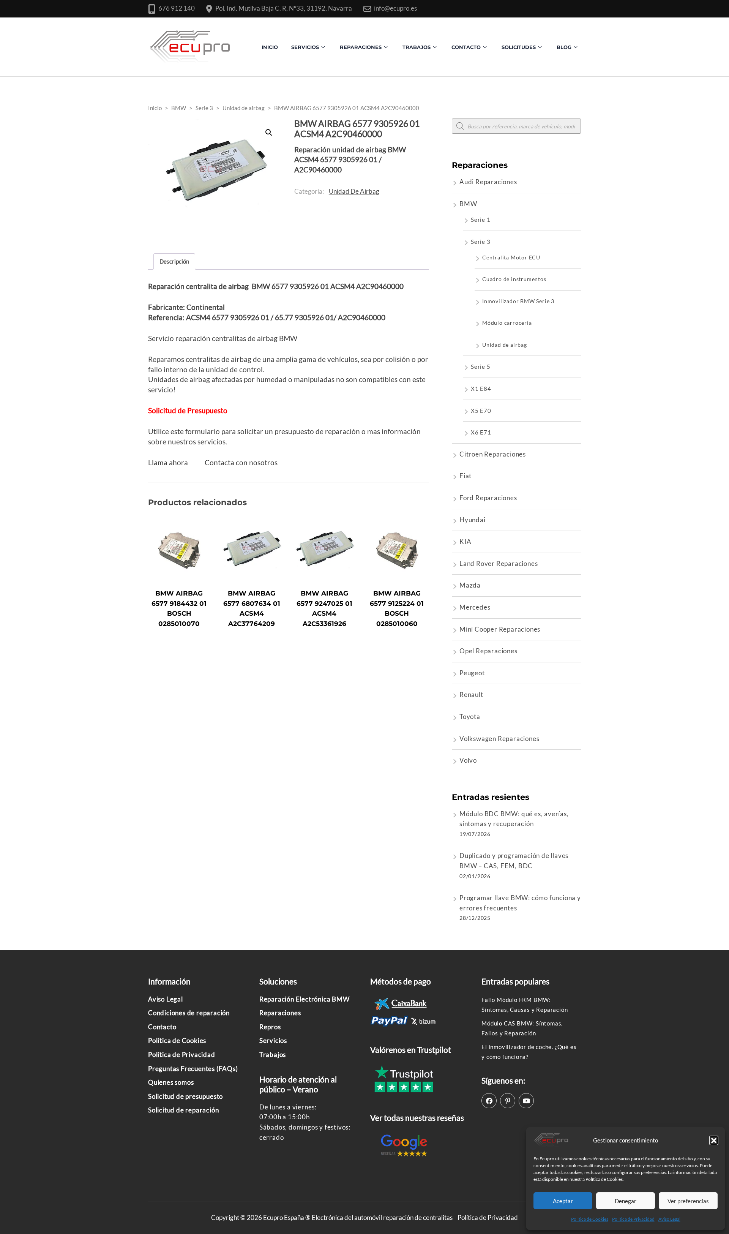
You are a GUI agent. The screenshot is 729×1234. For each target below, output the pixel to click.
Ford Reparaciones (488, 498)
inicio (270, 47)
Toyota (469, 716)
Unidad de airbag (354, 191)
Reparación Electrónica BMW (304, 999)
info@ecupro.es (395, 8)
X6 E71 (481, 432)
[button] (714, 1140)
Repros (270, 1027)
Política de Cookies (589, 1219)
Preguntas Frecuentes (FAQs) (193, 1069)
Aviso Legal (669, 1219)
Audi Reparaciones (488, 182)
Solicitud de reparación (183, 1110)
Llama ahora (168, 462)
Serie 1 (481, 219)
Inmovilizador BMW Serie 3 (518, 301)
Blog (564, 47)
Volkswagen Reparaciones (499, 739)
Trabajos (416, 47)
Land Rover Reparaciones (498, 563)
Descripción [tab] (174, 261)
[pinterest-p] (507, 1100)
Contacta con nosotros (241, 462)
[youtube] (526, 1100)
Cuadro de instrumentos (514, 279)
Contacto (162, 1027)
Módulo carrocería (507, 322)
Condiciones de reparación (189, 1013)
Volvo (468, 760)
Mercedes (474, 607)
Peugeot (472, 673)
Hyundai (472, 520)
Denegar (625, 1201)
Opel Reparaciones (488, 651)
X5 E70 (481, 410)
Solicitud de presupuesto (185, 1096)
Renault (471, 694)
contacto (466, 47)
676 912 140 (176, 8)
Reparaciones (361, 47)
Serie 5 (481, 366)
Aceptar (563, 1201)
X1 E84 (481, 388)
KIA (465, 541)
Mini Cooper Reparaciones (499, 629)
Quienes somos (171, 1082)
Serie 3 (481, 241)
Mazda (470, 585)
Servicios (305, 47)
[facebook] (489, 1100)
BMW (468, 204)
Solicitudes (519, 47)
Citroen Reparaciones (492, 454)
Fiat (465, 476)
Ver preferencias (688, 1201)
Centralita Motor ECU (511, 257)
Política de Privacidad (633, 1219)
